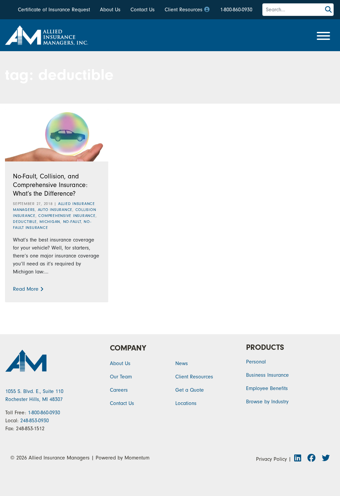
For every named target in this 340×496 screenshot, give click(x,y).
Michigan (50, 221)
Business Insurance (267, 375)
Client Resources (184, 10)
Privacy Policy (271, 459)
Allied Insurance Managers (59, 458)
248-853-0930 (34, 421)
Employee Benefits (267, 388)
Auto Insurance (55, 209)
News (181, 363)
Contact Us (142, 10)
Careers (119, 390)
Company (128, 348)
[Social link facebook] (313, 459)
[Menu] (323, 36)
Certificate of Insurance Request (54, 10)
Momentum (137, 458)
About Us (110, 10)
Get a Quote (189, 390)
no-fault (72, 221)
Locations (186, 403)
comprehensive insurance (66, 215)
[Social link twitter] (325, 459)
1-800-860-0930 (236, 10)
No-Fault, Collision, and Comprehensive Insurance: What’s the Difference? (50, 184)
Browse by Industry (267, 402)
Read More (26, 289)
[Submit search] (328, 9)
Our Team (121, 377)
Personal (256, 362)
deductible (25, 221)
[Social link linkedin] (299, 459)
